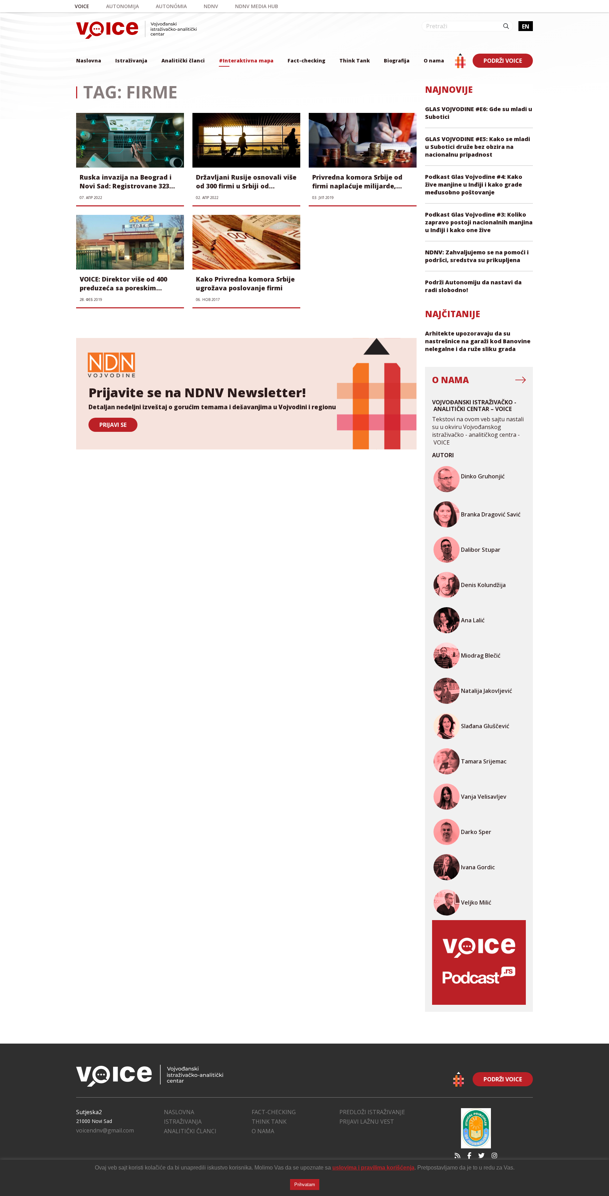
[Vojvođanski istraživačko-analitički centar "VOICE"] (136, 30)
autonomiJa (122, 6)
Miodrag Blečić (480, 655)
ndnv (211, 6)
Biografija (397, 60)
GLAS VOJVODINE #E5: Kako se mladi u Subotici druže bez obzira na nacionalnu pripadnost (477, 146)
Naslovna (88, 60)
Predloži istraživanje (372, 1112)
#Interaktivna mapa (246, 60)
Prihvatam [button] (304, 1184)
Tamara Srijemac (483, 761)
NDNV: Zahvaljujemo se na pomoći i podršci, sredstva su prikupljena (477, 256)
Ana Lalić (473, 620)
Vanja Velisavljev (483, 797)
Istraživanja (131, 60)
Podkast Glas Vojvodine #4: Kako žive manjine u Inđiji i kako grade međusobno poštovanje (473, 184)
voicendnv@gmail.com (105, 1130)
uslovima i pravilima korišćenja (373, 1168)
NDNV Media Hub (256, 6)
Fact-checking (306, 60)
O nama (434, 60)
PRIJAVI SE (113, 425)
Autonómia (171, 6)
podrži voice (503, 61)
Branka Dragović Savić (491, 514)
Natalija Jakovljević (486, 691)
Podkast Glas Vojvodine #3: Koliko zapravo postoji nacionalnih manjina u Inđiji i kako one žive (479, 222)
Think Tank (354, 60)
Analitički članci (183, 60)
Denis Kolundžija (483, 585)
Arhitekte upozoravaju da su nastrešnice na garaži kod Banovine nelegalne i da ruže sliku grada (477, 341)
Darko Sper (476, 832)
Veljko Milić (476, 902)
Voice (82, 6)
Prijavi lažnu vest (366, 1121)
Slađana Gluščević (485, 726)
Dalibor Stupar (480, 550)
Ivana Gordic (478, 867)
